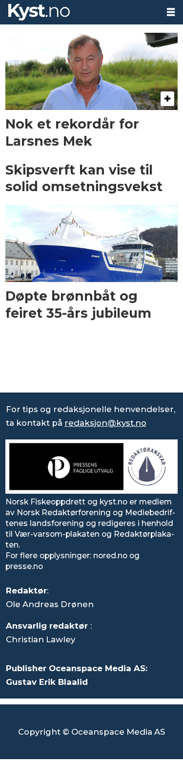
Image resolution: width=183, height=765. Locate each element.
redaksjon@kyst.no (105, 423)
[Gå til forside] (79, 12)
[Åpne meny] (171, 12)
